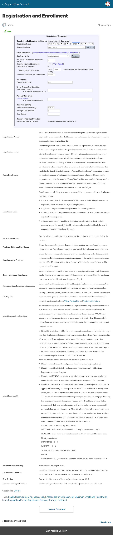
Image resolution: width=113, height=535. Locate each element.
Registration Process (37, 500)
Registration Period (17, 500)
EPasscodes (51, 497)
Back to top (105, 522)
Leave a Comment (56, 509)
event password (66, 497)
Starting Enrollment (58, 500)
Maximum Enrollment (85, 497)
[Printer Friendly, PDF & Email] (7, 32)
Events (17, 490)
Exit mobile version (56, 530)
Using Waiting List (71, 301)
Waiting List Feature (91, 301)
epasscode (39, 497)
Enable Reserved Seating (20, 497)
